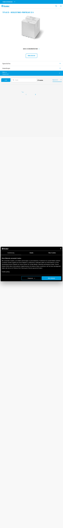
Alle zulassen (51, 278)
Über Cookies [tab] (52, 252)
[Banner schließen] (60, 248)
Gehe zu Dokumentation (30, 49)
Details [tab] (31, 252)
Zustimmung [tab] (11, 252)
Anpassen (30, 278)
